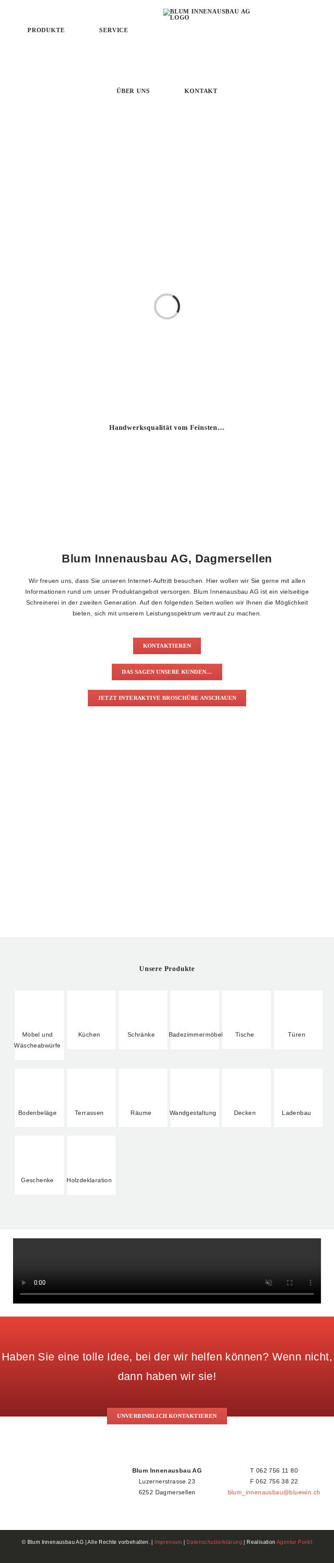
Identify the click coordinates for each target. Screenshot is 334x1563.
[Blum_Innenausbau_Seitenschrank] (242, 443)
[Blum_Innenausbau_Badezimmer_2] (91, 443)
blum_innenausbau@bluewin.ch (274, 1492)
